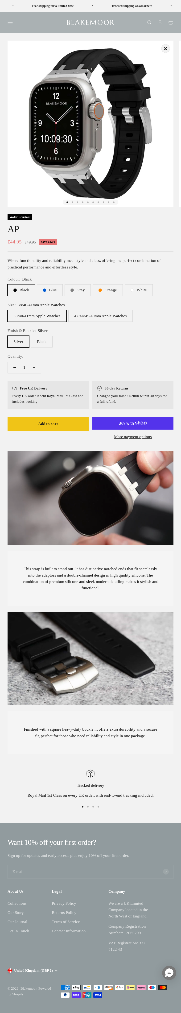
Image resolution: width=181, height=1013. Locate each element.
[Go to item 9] (108, 202)
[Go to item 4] (82, 202)
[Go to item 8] (103, 202)
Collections (17, 903)
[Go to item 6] (93, 202)
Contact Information (69, 931)
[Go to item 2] (72, 202)
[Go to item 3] (77, 202)
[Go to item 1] (67, 202)
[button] (169, 973)
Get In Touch (18, 931)
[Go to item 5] (88, 202)
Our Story (16, 912)
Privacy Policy (64, 903)
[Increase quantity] (34, 367)
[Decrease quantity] (14, 367)
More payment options (133, 437)
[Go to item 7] (98, 202)
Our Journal (17, 922)
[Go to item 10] (114, 202)
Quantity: (15, 356)
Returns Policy (64, 912)
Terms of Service (66, 922)
